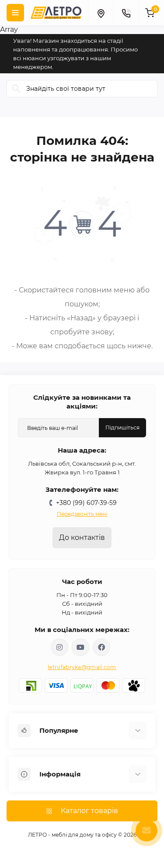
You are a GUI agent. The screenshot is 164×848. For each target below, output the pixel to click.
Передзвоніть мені (82, 514)
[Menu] (15, 12)
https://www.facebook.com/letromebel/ (101, 647)
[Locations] (100, 12)
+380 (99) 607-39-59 (86, 503)
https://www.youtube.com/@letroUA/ (80, 647)
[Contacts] (126, 12)
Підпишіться (122, 427)
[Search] (16, 88)
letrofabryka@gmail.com (82, 667)
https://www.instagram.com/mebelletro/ (59, 647)
